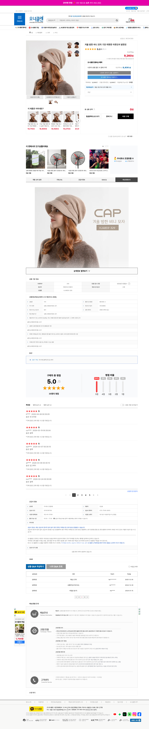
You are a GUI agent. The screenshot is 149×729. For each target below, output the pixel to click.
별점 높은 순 (37, 405)
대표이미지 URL (35, 97)
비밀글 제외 (134, 567)
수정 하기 (32, 693)
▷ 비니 (55, 33)
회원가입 (133, 11)
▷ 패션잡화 (39, 33)
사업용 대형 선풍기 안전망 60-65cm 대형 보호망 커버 (61, 171)
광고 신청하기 (19, 11)
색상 (89, 92)
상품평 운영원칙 (132, 491)
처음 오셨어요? (141, 11)
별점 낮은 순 (48, 405)
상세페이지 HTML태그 (53, 97)
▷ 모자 (47, 33)
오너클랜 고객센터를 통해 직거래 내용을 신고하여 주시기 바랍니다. (106, 543)
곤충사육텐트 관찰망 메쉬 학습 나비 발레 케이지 (38, 171)
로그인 (128, 11)
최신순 (28, 405)
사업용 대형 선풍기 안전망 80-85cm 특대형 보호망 (81, 171)
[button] (18, 644)
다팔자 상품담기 (71, 97)
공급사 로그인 (28, 11)
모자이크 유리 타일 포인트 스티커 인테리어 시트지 (101, 171)
